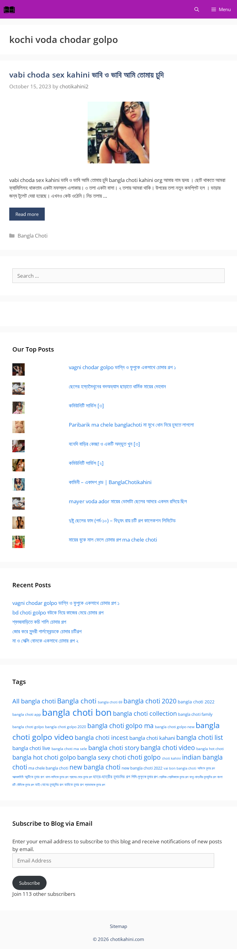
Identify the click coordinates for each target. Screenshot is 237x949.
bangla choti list (199, 737)
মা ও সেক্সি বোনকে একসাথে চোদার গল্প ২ (45, 640)
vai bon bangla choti (180, 768)
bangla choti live (31, 748)
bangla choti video (167, 747)
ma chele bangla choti (48, 768)
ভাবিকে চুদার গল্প (74, 784)
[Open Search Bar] (196, 9)
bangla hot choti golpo (44, 757)
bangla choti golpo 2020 (65, 726)
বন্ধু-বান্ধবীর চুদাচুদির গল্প (202, 777)
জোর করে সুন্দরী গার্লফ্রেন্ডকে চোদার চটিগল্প (46, 631)
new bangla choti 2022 (142, 768)
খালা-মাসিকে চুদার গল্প (56, 776)
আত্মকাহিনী (17, 776)
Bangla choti (77, 701)
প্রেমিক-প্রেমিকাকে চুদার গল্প (173, 777)
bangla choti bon (77, 712)
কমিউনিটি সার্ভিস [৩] (86, 405)
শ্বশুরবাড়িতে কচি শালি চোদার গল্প (39, 621)
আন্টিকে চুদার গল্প (34, 776)
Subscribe (29, 883)
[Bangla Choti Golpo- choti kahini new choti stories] (11, 9)
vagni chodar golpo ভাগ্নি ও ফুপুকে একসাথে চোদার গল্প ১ (122, 367)
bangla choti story (113, 747)
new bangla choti (94, 766)
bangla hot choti (210, 748)
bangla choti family (195, 714)
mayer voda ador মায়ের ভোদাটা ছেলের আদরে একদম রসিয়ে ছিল (128, 501)
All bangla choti (34, 701)
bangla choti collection (145, 713)
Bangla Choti (33, 235)
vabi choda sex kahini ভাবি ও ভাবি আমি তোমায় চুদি (86, 74)
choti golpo (144, 757)
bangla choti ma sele (69, 748)
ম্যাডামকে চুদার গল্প (95, 784)
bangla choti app (26, 714)
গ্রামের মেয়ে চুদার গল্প (80, 776)
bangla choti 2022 (196, 702)
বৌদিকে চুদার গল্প (25, 784)
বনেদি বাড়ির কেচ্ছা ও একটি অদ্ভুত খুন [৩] (104, 443)
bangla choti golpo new (174, 726)
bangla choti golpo (28, 726)
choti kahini (171, 758)
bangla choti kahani (152, 737)
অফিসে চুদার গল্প (206, 768)
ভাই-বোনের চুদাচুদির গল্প (49, 784)
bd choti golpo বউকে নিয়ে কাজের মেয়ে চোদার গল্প (57, 612)
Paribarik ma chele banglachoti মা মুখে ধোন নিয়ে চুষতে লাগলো (131, 424)
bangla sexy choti (101, 757)
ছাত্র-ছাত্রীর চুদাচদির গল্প (111, 776)
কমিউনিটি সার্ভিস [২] (86, 462)
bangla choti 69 (110, 702)
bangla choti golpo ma (120, 725)
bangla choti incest (101, 737)
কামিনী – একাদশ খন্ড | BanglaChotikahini (110, 482)
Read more (27, 214)
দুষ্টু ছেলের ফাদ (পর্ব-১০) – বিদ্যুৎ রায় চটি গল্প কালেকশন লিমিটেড (122, 520)
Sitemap (118, 926)
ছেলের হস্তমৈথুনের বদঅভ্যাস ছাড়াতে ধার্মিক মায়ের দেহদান (117, 386)
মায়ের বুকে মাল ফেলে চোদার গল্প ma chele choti (113, 539)
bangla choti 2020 (150, 700)
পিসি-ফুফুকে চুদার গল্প (144, 776)
